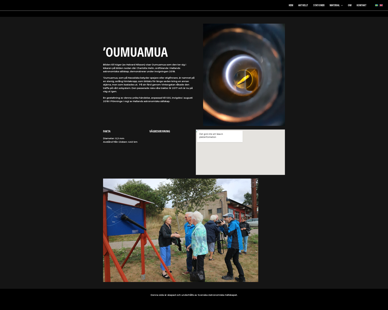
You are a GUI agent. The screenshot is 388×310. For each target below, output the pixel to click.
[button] (341, 5)
